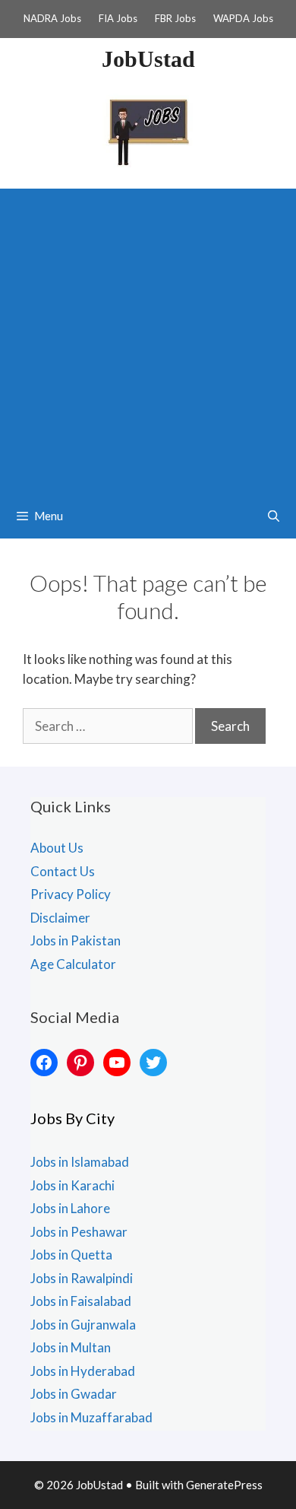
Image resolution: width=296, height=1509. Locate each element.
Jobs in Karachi (72, 1185)
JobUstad (148, 58)
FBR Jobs (175, 18)
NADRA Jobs (52, 18)
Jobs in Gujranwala (83, 1325)
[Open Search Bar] (273, 515)
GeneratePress (224, 1485)
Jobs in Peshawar (79, 1232)
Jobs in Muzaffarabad (91, 1417)
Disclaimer (60, 918)
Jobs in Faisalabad (80, 1301)
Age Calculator (73, 964)
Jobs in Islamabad (79, 1162)
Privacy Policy (70, 894)
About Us (56, 848)
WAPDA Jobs (243, 18)
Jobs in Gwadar (73, 1394)
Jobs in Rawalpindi (81, 1278)
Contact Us (62, 871)
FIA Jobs (118, 18)
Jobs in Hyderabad (82, 1371)
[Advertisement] (148, 337)
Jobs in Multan (70, 1347)
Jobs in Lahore (70, 1208)
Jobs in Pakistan (75, 940)
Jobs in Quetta (71, 1255)
